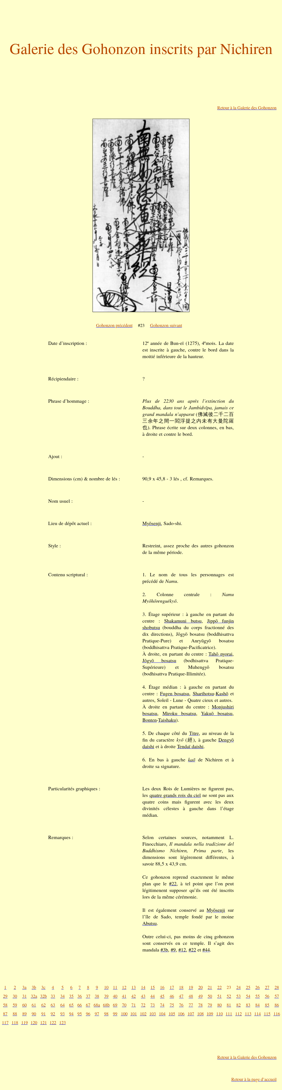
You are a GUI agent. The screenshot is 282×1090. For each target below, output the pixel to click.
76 (181, 1005)
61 (34, 1005)
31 (24, 996)
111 (229, 1013)
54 (248, 996)
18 (181, 987)
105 (172, 1013)
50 (210, 996)
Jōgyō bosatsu (159, 660)
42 (133, 996)
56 (267, 996)
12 (124, 987)
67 (88, 1005)
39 (106, 996)
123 (62, 1022)
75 (172, 1005)
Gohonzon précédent (114, 325)
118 (15, 1022)
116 (276, 1013)
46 (172, 996)
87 (5, 1013)
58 (5, 1005)
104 (162, 1013)
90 (34, 1013)
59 (15, 1005)
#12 (182, 949)
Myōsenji (151, 523)
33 (53, 996)
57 (277, 996)
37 (88, 996)
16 (162, 987)
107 (191, 1013)
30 (15, 996)
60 (24, 1005)
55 (257, 996)
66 (79, 1005)
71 (133, 1005)
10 (106, 987)
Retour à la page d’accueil (253, 1079)
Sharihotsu (203, 693)
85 (267, 1005)
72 (143, 1005)
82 (238, 1005)
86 (277, 1005)
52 (229, 996)
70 (124, 1005)
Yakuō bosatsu (216, 713)
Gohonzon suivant (166, 325)
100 (124, 1013)
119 (24, 1022)
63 (53, 1005)
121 (43, 1022)
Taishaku (167, 719)
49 (200, 996)
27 (267, 987)
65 (71, 1005)
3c (43, 987)
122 (53, 1022)
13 (133, 987)
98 (106, 1013)
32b (43, 996)
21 (210, 987)
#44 (206, 949)
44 (152, 996)
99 (115, 1013)
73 (152, 1005)
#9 (173, 949)
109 (210, 1013)
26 (257, 987)
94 (71, 1013)
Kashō (222, 693)
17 (172, 987)
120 (34, 1022)
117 (5, 1022)
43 (143, 996)
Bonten (149, 719)
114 (257, 1013)
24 (238, 987)
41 (124, 996)
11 (115, 987)
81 (229, 1005)
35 (71, 996)
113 (248, 1013)
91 (43, 1013)
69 (115, 1005)
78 (200, 1005)
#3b (164, 949)
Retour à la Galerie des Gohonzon (246, 107)
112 (238, 1013)
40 (115, 996)
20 (200, 987)
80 (219, 1005)
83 (248, 1005)
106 (181, 1013)
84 (257, 1005)
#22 (173, 883)
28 (277, 987)
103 (152, 1013)
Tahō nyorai (220, 653)
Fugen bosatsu (174, 693)
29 (5, 996)
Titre (194, 733)
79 (210, 1005)
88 (15, 1013)
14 (143, 987)
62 (43, 1005)
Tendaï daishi (190, 746)
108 (200, 1013)
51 (219, 996)
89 (24, 1013)
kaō (191, 759)
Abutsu (149, 923)
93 (62, 1013)
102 (143, 1013)
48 (191, 996)
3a (24, 987)
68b (106, 1005)
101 (133, 1013)
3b (34, 987)
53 (238, 996)
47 (181, 996)
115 (267, 1013)
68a (97, 1005)
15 (152, 987)
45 (162, 996)
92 (53, 1013)
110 (219, 1013)
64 (62, 1005)
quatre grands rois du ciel (175, 795)
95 (79, 1013)
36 (79, 996)
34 (62, 996)
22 (219, 987)
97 (97, 1013)
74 (162, 1005)
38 (97, 996)
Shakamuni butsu (182, 620)
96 (88, 1013)
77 (191, 1005)
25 (248, 987)
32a (34, 996)
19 (191, 987)
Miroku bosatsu (179, 713)
